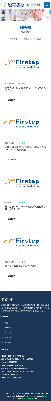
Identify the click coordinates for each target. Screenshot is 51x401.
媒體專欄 (13, 39)
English (33, 5)
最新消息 (8, 338)
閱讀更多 (12, 100)
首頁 (6, 323)
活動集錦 (8, 343)
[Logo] (13, 4)
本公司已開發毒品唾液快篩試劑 (20, 266)
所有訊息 (37, 39)
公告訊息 (25, 39)
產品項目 (8, 333)
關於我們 (8, 328)
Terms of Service (27, 398)
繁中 (39, 5)
